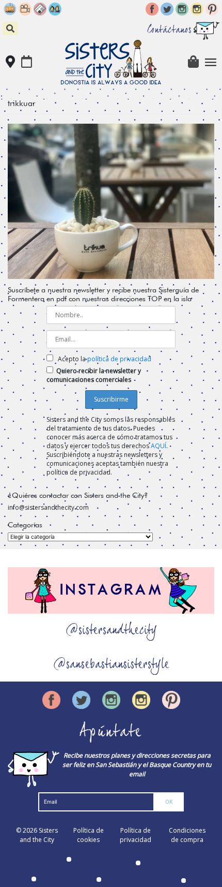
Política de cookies (88, 835)
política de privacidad (119, 358)
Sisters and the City (39, 835)
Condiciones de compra (187, 835)
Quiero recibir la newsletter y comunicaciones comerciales (93, 375)
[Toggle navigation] (211, 62)
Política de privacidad (135, 835)
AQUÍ (158, 445)
